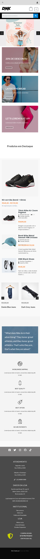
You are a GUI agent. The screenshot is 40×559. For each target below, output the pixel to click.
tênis (26, 263)
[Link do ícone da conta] (37, 2)
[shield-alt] (10, 536)
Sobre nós (20, 513)
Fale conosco (20, 510)
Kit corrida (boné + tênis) (14, 200)
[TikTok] (30, 450)
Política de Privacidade (20, 515)
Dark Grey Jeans (28, 307)
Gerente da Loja (24, 214)
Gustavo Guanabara (25, 261)
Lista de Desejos (20, 525)
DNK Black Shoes (26, 259)
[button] (3, 2)
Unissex (26, 241)
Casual (22, 241)
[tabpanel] (20, 33)
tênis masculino (22, 218)
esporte (27, 216)
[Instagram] (20, 450)
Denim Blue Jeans (8, 307)
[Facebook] (9, 450)
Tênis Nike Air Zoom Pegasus (28, 211)
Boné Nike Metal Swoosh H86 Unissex (27, 236)
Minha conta (20, 522)
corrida (22, 216)
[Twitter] (15, 450)
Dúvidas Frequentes (20, 527)
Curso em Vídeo (24, 551)
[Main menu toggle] (36, 9)
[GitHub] (25, 450)
